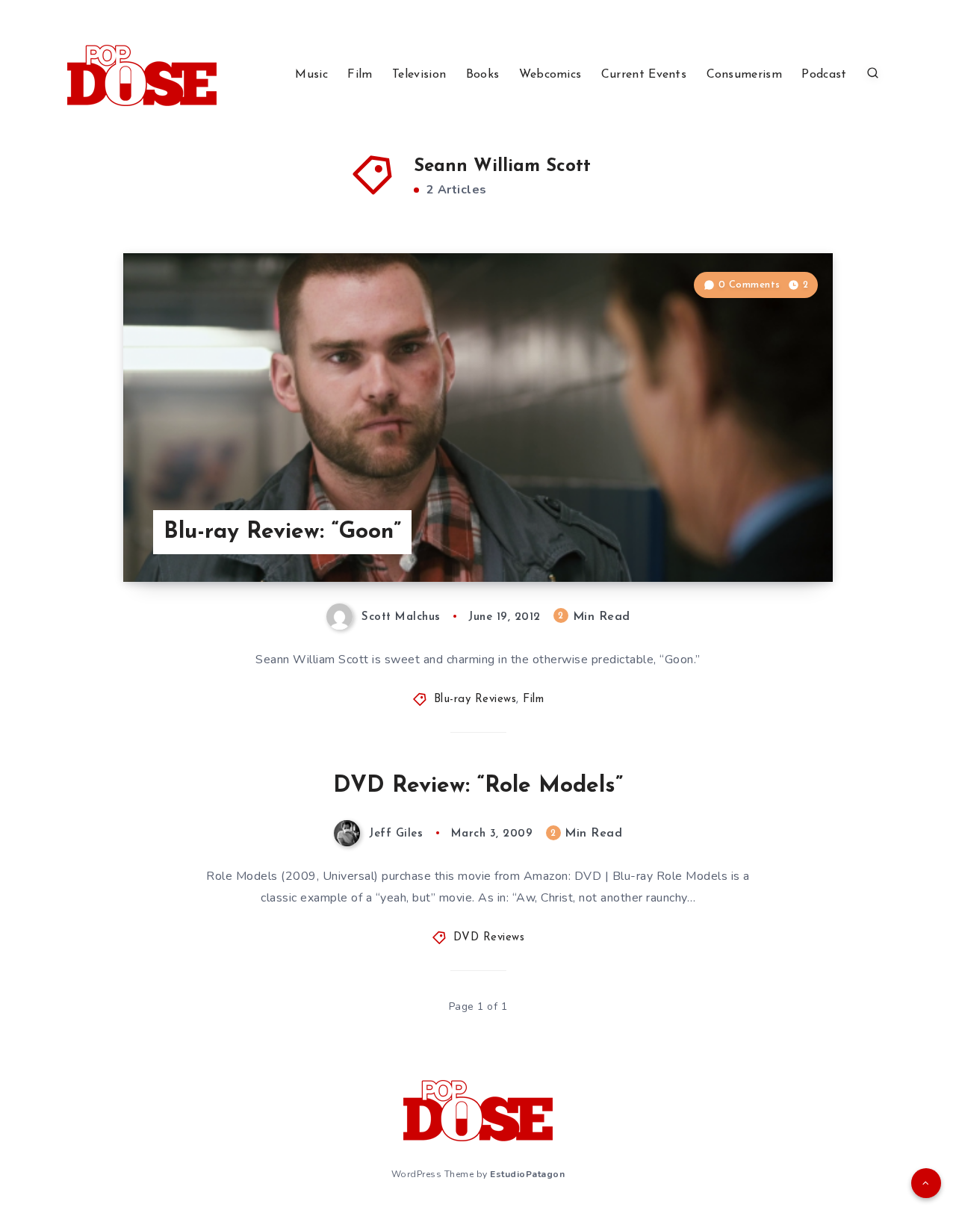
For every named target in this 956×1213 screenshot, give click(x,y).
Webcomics (550, 75)
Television (419, 75)
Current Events (643, 75)
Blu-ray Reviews (475, 699)
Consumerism (744, 75)
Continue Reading (762, 537)
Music (311, 75)
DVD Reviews (489, 937)
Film (359, 75)
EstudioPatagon (527, 1174)
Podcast (823, 75)
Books (483, 75)
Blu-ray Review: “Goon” (282, 532)
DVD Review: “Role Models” (478, 786)
